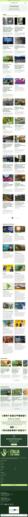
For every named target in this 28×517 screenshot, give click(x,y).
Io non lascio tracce (18, 253)
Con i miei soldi (17, 273)
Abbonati (12, 427)
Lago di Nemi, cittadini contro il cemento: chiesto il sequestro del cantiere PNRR (19, 67)
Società (4, 188)
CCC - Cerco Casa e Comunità (8, 311)
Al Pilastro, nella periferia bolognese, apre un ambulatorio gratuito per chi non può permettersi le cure (20, 166)
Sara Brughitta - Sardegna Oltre (6, 213)
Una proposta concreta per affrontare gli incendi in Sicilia (20, 47)
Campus (2, 476)
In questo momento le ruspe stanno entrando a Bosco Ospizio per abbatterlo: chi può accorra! (20, 29)
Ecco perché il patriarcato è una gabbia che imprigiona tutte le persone (8, 185)
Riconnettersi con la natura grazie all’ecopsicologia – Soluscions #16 (7, 66)
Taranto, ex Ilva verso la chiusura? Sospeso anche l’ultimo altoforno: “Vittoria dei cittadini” (8, 166)
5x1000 (1, 481)
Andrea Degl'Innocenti (17, 114)
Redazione (7, 35)
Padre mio (4, 273)
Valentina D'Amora (17, 152)
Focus (15, 469)
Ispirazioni (2, 469)
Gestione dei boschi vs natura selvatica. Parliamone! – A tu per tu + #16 (17, 399)
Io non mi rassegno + (6, 253)
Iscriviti (14, 444)
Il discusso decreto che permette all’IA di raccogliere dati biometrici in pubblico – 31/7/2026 (8, 89)
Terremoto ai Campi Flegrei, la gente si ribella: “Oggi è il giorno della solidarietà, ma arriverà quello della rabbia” (8, 29)
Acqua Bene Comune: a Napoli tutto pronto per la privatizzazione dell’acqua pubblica (8, 110)
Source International (5, 153)
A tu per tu (16, 311)
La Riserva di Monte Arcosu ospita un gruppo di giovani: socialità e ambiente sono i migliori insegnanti (8, 205)
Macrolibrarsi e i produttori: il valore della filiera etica (20, 145)
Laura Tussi (4, 192)
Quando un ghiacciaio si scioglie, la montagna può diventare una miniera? (8, 146)
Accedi (25, 2)
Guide (1, 470)
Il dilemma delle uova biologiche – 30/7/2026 (19, 108)
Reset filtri (16, 15)
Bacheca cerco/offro (3, 475)
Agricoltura (4, 129)
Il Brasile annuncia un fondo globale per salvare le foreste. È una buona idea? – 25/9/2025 (5, 399)
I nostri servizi (2, 463)
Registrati (16, 427)
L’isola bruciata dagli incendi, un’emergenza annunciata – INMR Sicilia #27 (5, 370)
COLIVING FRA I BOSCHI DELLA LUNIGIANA (19, 126)
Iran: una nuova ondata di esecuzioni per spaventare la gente (8, 47)
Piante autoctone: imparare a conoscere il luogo (7, 127)
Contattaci (2, 464)
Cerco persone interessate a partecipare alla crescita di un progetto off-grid (19, 203)
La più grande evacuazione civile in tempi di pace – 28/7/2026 (20, 184)
